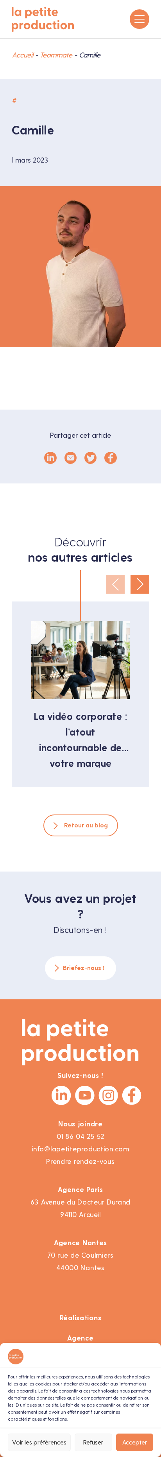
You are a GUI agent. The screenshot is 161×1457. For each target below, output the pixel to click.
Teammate (56, 55)
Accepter (134, 1442)
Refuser (93, 1442)
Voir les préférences (39, 1442)
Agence (80, 1338)
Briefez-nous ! (83, 968)
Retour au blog (86, 825)
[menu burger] (139, 19)
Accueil (22, 55)
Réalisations (81, 1318)
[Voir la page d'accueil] (43, 19)
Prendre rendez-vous (80, 1161)
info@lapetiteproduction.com (80, 1149)
